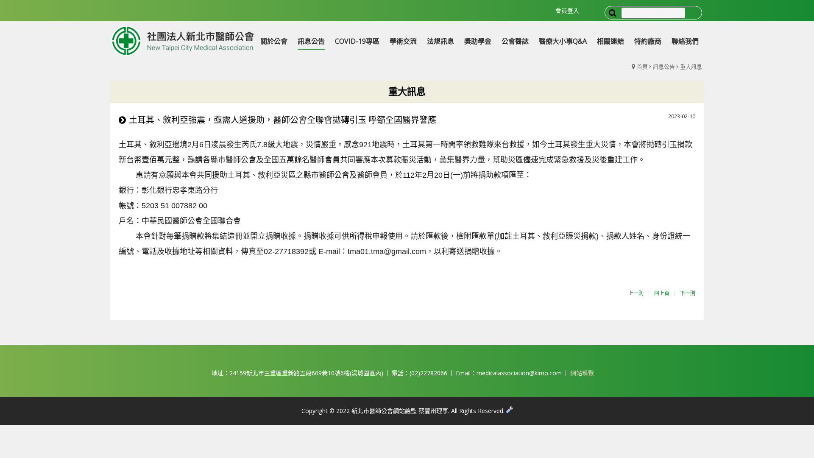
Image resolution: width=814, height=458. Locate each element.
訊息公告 (664, 66)
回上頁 (661, 293)
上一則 (636, 293)
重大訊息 (691, 66)
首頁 (642, 66)
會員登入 (567, 10)
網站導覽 (582, 373)
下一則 (687, 293)
